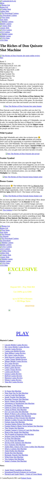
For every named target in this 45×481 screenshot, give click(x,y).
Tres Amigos (7, 210)
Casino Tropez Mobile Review (16, 359)
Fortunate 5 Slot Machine (14, 405)
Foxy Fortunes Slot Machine (15, 445)
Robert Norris (26, 478)
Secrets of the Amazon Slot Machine (18, 443)
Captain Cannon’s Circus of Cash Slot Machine (22, 430)
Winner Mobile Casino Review (16, 361)
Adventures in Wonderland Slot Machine (19, 403)
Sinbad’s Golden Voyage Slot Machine (19, 420)
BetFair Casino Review (13, 365)
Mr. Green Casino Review (14, 355)
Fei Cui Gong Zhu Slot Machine (16, 412)
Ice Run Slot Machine (13, 438)
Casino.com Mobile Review (15, 351)
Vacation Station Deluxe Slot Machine (18, 424)
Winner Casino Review (13, 380)
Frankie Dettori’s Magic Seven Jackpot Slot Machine (24, 426)
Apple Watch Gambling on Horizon (18, 470)
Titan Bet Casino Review (14, 382)
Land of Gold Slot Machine (15, 395)
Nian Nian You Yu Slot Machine (16, 393)
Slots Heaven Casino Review (15, 357)
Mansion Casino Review (14, 378)
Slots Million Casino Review (15, 353)
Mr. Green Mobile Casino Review (17, 347)
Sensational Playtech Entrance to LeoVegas (20, 472)
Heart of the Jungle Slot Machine (17, 432)
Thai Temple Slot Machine (14, 428)
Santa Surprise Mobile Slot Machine (18, 416)
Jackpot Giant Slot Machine (15, 436)
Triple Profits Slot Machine (14, 451)
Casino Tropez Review (13, 370)
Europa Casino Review (13, 374)
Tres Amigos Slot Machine (14, 459)
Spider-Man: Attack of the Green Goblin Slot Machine (24, 447)
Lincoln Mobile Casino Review (16, 345)
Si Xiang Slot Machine (13, 391)
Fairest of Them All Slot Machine (17, 407)
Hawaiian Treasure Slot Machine (16, 399)
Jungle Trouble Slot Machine (15, 397)
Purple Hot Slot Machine (14, 453)
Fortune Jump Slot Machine (15, 422)
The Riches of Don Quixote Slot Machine (20, 418)
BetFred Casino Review (13, 376)
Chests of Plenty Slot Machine (16, 410)
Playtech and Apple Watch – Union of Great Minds (23, 474)
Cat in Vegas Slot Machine (14, 440)
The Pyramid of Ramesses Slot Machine (19, 434)
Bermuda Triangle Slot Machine (16, 455)
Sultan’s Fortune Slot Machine (16, 461)
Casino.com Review (12, 372)
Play (1, 58)
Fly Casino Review (12, 363)
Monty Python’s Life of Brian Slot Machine (20, 414)
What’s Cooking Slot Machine (16, 449)
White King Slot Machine (14, 457)
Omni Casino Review (12, 368)
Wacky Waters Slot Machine (15, 401)
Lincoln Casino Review (13, 349)
